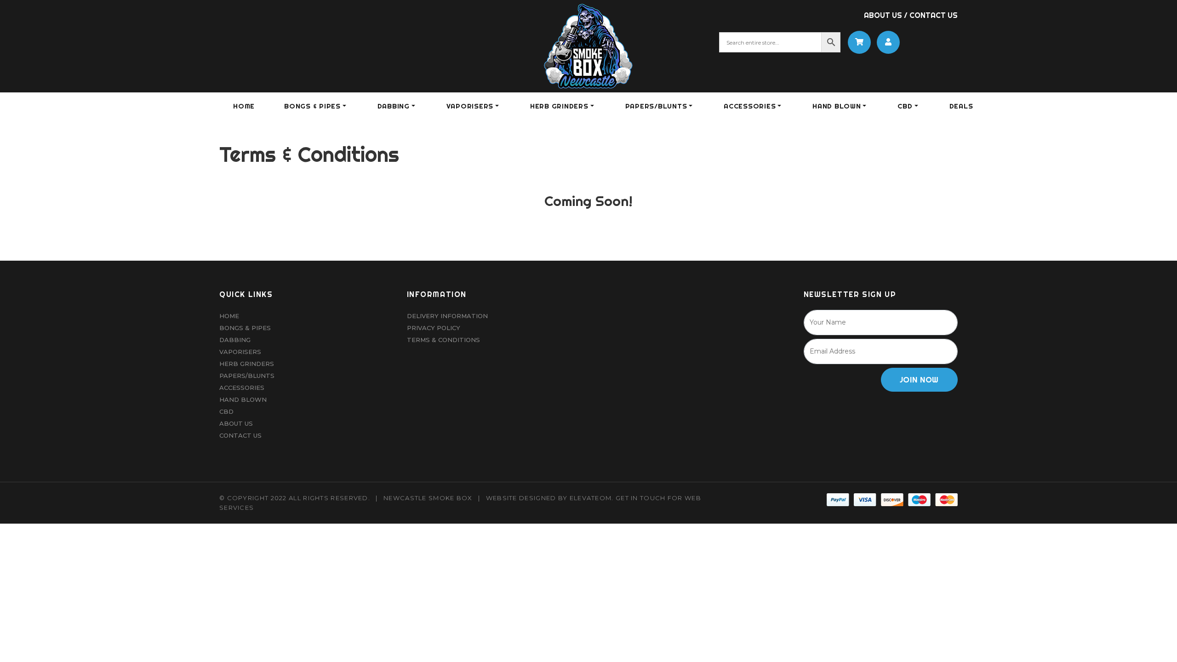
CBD (904, 106)
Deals (961, 106)
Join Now (919, 379)
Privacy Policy (433, 327)
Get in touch (641, 498)
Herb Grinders (246, 363)
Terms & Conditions (443, 339)
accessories (750, 106)
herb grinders (559, 106)
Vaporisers (240, 351)
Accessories (241, 387)
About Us (883, 15)
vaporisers (470, 106)
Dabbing (235, 339)
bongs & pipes (312, 106)
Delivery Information (447, 316)
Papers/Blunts (246, 375)
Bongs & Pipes (245, 327)
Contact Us (933, 15)
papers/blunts (656, 106)
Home (244, 106)
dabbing (393, 106)
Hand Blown (836, 106)
